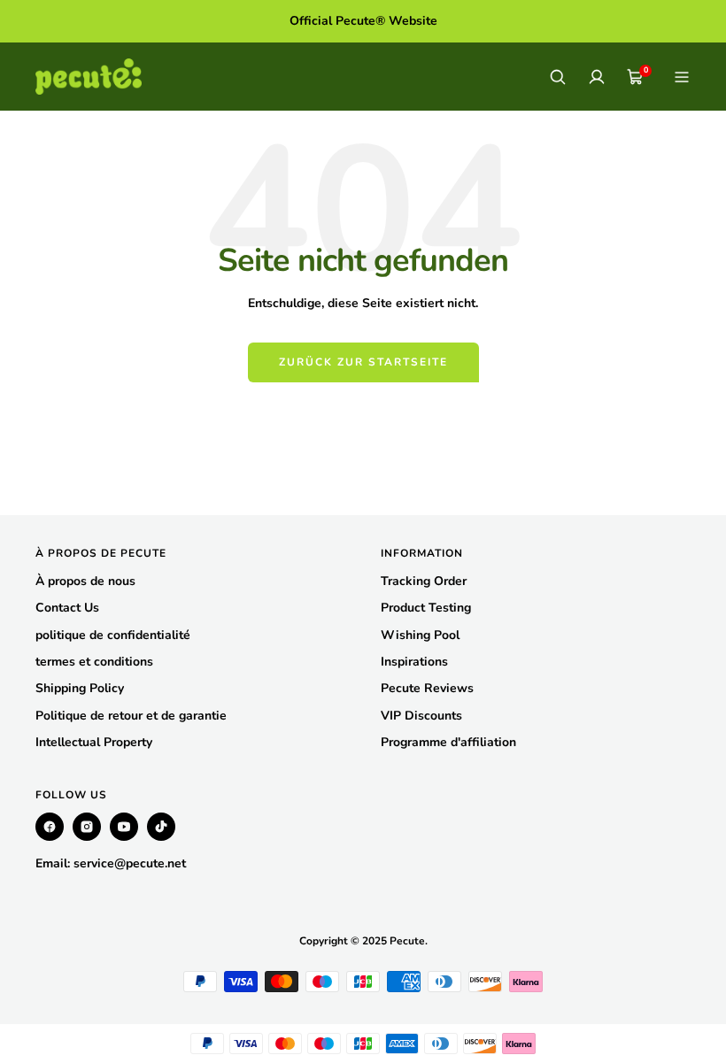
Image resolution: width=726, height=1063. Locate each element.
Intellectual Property (93, 742)
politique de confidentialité (112, 635)
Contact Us (67, 607)
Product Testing (426, 607)
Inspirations (414, 661)
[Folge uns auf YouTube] (124, 827)
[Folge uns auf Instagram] (87, 827)
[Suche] (558, 77)
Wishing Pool (420, 635)
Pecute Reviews (427, 688)
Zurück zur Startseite (363, 362)
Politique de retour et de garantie (131, 715)
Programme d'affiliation (448, 742)
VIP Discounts (421, 715)
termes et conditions (94, 661)
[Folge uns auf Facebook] (49, 827)
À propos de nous (85, 581)
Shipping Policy (79, 688)
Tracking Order (424, 581)
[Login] (597, 77)
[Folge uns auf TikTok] (161, 827)
